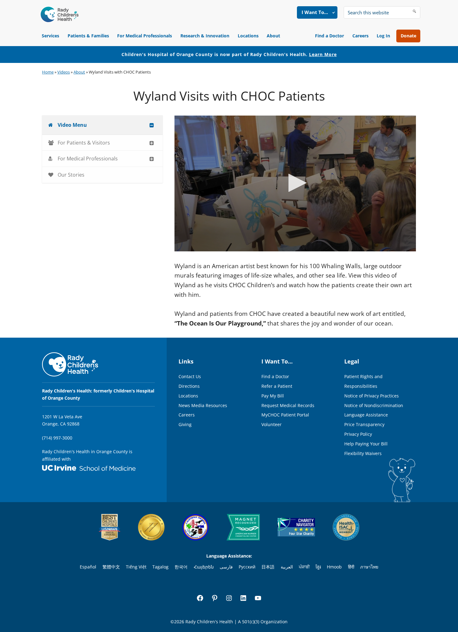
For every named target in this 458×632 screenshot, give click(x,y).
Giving (185, 424)
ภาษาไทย (369, 567)
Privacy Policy (358, 434)
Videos (63, 72)
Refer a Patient (276, 386)
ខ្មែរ (318, 567)
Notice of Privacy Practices (371, 396)
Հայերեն (204, 567)
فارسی (226, 567)
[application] (295, 183)
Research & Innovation (204, 36)
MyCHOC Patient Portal (285, 415)
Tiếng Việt (136, 567)
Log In (383, 36)
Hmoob (334, 567)
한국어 (181, 567)
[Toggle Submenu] (152, 125)
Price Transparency (364, 424)
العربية (287, 567)
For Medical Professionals (144, 36)
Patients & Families (88, 36)
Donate (408, 36)
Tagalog (160, 567)
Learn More (323, 54)
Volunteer (271, 424)
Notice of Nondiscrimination (373, 405)
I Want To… (315, 12)
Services (50, 36)
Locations (248, 36)
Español (88, 567)
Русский (247, 567)
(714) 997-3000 (57, 438)
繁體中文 (111, 567)
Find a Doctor (329, 36)
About (273, 36)
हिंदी (351, 567)
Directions (189, 386)
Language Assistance (366, 415)
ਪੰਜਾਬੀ (304, 567)
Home (48, 72)
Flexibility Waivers (363, 453)
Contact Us (190, 376)
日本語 (267, 567)
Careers (360, 36)
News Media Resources (203, 405)
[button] (295, 183)
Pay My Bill (272, 396)
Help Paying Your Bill (366, 444)
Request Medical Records (287, 405)
